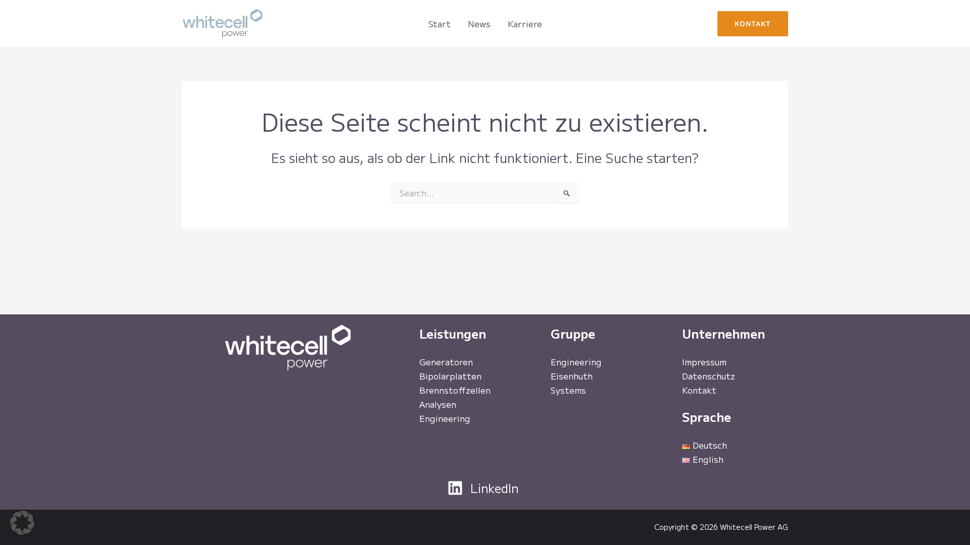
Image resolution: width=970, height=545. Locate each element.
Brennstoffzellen (455, 390)
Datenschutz (708, 375)
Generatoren (446, 361)
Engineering (444, 418)
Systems (568, 390)
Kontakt (699, 390)
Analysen (437, 404)
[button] (752, 23)
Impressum (704, 361)
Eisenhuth (572, 375)
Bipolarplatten (450, 375)
